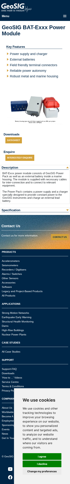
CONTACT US (60, 237)
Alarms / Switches (12, 273)
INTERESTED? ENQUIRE (19, 158)
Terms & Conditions (13, 386)
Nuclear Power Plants (14, 334)
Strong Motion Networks (15, 312)
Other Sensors (10, 278)
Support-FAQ (9, 369)
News (5, 433)
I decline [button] (42, 463)
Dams (5, 325)
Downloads (8, 373)
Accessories (8, 282)
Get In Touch (9, 438)
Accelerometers (11, 260)
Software (7, 286)
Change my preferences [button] (42, 471)
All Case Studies (11, 351)
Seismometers (10, 265)
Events (6, 429)
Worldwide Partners (13, 412)
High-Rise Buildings (13, 330)
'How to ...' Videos (12, 377)
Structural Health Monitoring (18, 321)
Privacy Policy (9, 390)
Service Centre (10, 381)
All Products (8, 295)
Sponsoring (8, 425)
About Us (7, 407)
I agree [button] (42, 456)
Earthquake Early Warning (16, 317)
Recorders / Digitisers (14, 269)
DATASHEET (13, 140)
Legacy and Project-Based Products (22, 291)
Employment (9, 420)
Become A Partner (12, 416)
